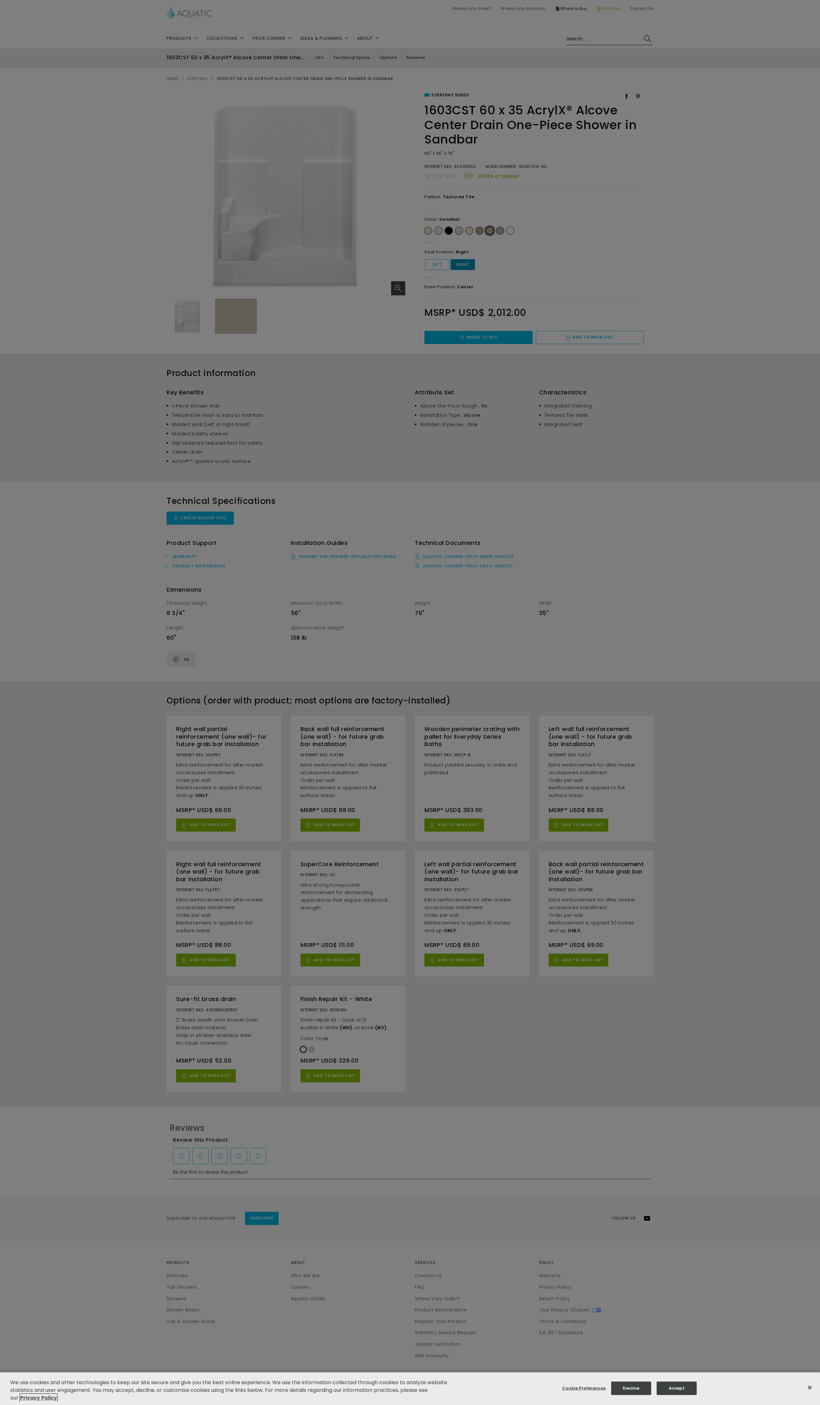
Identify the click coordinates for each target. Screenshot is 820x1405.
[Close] (810, 1388)
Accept (677, 1388)
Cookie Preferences (584, 1388)
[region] (410, 1388)
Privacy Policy (38, 1397)
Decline (631, 1388)
